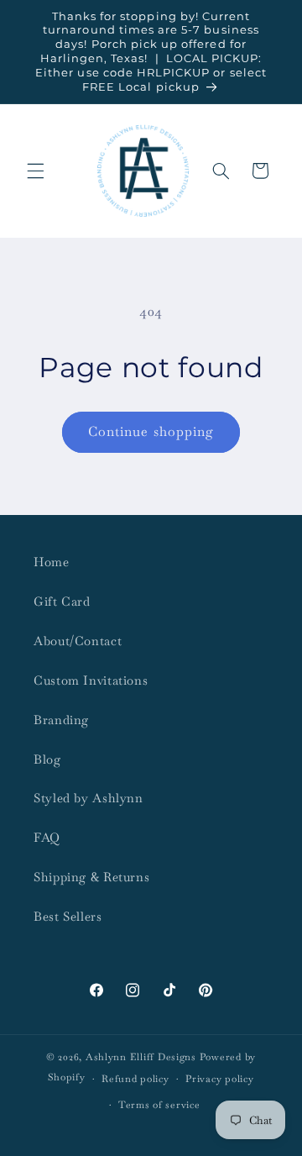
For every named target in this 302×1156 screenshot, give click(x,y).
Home (52, 562)
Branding (61, 720)
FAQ (47, 837)
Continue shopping (151, 431)
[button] (35, 170)
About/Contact (78, 641)
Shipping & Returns (91, 877)
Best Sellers (68, 916)
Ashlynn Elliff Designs (141, 1056)
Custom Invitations (91, 680)
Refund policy (135, 1078)
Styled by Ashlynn (88, 798)
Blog (47, 759)
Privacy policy (219, 1078)
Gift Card (62, 601)
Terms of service (159, 1104)
